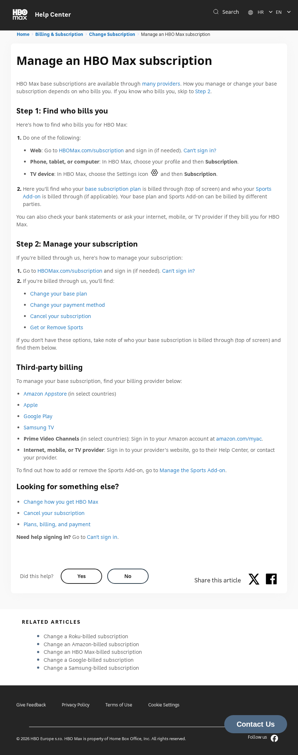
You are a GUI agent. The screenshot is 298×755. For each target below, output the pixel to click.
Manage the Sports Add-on (192, 470)
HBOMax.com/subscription (91, 150)
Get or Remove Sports (56, 327)
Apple (31, 404)
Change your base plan (58, 293)
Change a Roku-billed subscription (86, 636)
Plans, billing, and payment (57, 524)
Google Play (38, 416)
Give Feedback (31, 705)
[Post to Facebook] (271, 580)
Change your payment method (67, 304)
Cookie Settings (164, 705)
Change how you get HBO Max (61, 501)
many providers (161, 83)
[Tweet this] (256, 580)
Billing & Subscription (59, 34)
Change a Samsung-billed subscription (91, 667)
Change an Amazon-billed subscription (91, 644)
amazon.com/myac (239, 438)
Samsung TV (39, 427)
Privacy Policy (75, 705)
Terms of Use (118, 705)
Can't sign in (102, 536)
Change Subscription (112, 34)
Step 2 (202, 91)
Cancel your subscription (60, 316)
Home (23, 34)
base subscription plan (113, 188)
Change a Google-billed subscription (89, 659)
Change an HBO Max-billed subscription (93, 651)
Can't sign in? (200, 150)
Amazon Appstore (45, 393)
